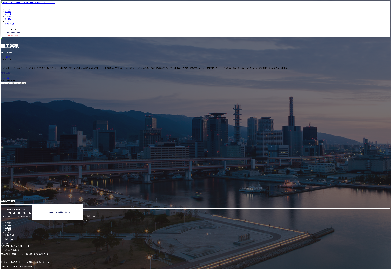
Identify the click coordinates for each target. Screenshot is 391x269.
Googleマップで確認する (11, 250)
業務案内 (8, 11)
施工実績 (8, 14)
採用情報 (8, 16)
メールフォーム (8, 38)
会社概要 (8, 19)
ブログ (7, 21)
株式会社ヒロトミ (90, 216)
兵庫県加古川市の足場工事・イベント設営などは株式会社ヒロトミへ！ (27, 262)
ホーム (7, 9)
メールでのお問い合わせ (58, 212)
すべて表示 (5, 78)
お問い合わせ (10, 24)
